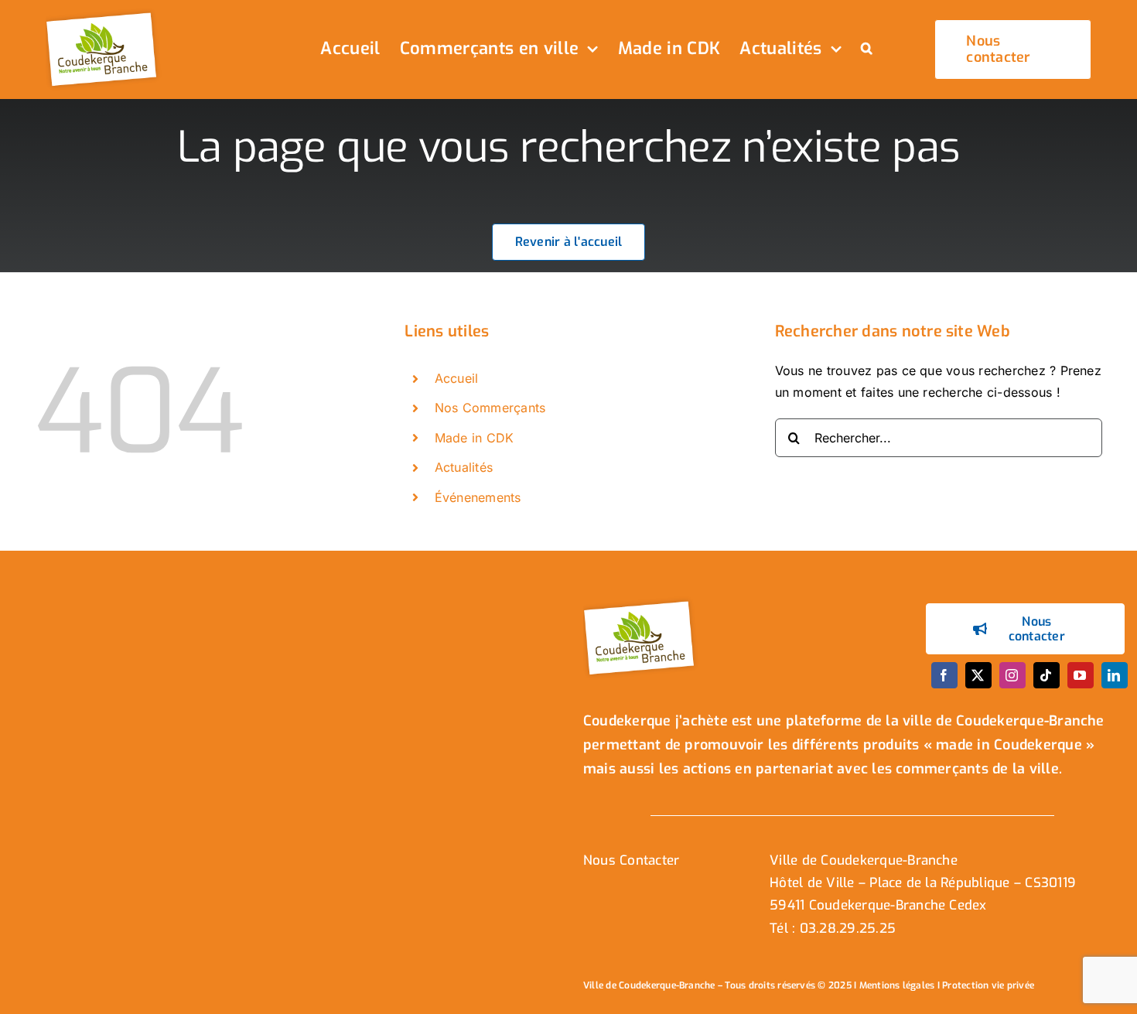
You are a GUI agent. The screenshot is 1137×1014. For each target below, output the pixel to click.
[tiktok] (1046, 675)
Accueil (457, 378)
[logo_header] (104, 14)
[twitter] (978, 675)
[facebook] (944, 675)
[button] (866, 49)
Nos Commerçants (490, 407)
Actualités (464, 467)
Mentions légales (897, 985)
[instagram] (1012, 675)
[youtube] (1080, 675)
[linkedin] (1114, 675)
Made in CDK (474, 438)
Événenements (478, 497)
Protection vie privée (988, 985)
